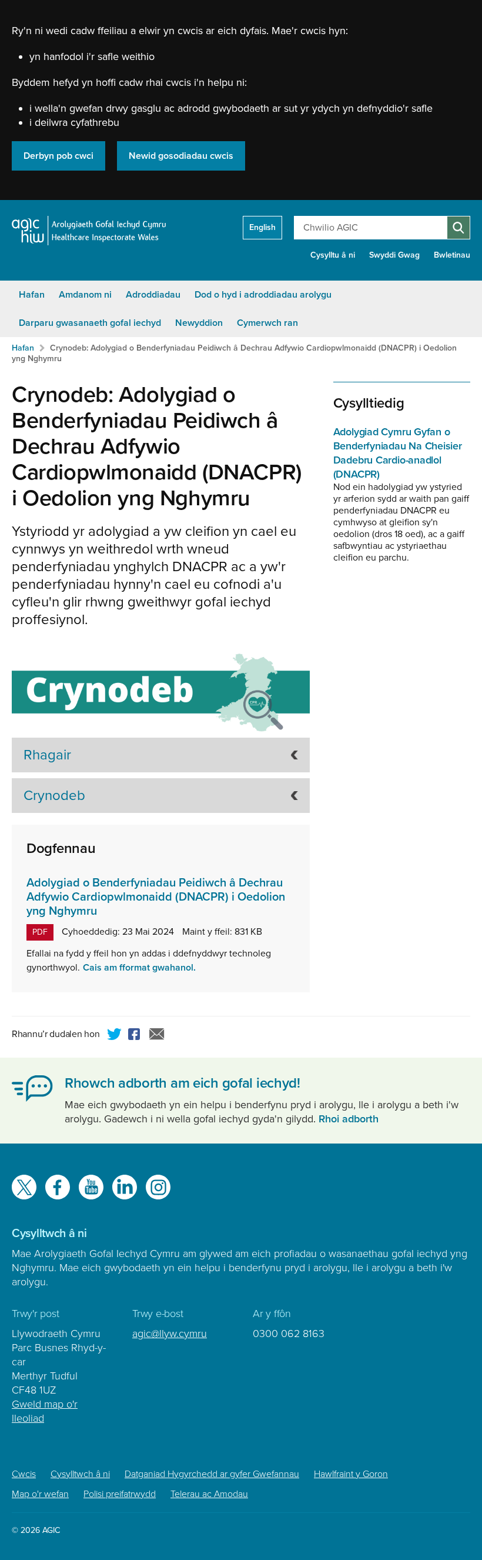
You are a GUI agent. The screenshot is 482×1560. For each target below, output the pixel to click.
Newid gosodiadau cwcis (181, 156)
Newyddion (199, 323)
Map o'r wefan (40, 1494)
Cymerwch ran (267, 323)
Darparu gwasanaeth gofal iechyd (90, 323)
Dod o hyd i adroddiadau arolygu (263, 295)
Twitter (114, 1036)
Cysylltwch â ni (80, 1474)
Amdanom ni (85, 295)
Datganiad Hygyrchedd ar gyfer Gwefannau (212, 1474)
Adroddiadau (153, 295)
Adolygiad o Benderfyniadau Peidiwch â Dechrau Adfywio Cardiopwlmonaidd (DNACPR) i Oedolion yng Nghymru (155, 897)
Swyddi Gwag (394, 255)
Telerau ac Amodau (209, 1494)
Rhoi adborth (349, 1118)
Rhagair (47, 755)
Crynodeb (54, 795)
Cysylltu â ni (332, 255)
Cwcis (24, 1474)
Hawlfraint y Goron (351, 1474)
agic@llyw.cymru (169, 1333)
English (262, 227)
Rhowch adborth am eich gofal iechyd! (182, 1083)
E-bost (157, 1036)
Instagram (158, 1187)
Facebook (135, 1036)
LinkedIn (124, 1187)
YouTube (91, 1187)
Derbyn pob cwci (58, 156)
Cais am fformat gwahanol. (139, 968)
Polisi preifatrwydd (119, 1494)
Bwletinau (452, 255)
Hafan (32, 295)
